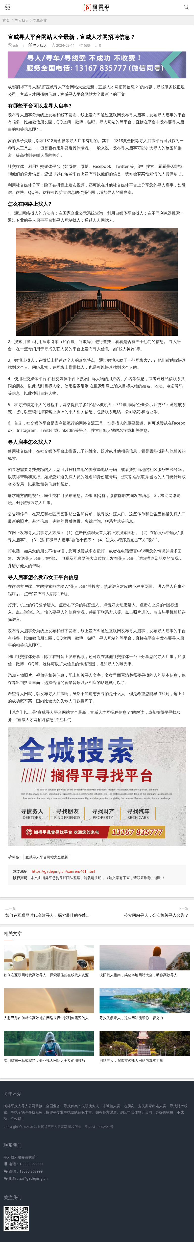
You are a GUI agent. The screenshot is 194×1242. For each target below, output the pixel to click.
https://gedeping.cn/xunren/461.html (63, 871)
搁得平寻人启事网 (54, 1127)
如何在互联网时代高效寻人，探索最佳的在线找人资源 (53, 915)
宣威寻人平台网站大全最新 (47, 857)
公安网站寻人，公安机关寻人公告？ (156, 915)
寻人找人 (22, 20)
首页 (6, 20)
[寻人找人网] (97, 10)
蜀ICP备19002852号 (98, 1127)
